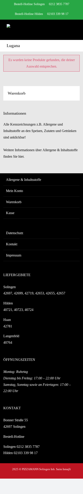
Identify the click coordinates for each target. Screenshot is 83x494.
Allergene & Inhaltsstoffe (23, 180)
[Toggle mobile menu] (74, 29)
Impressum (13, 255)
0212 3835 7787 (28, 447)
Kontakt (11, 244)
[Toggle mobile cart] (66, 29)
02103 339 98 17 (26, 453)
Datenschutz (14, 233)
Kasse (10, 213)
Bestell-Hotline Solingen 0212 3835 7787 (41, 4)
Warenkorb (13, 202)
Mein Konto (14, 191)
